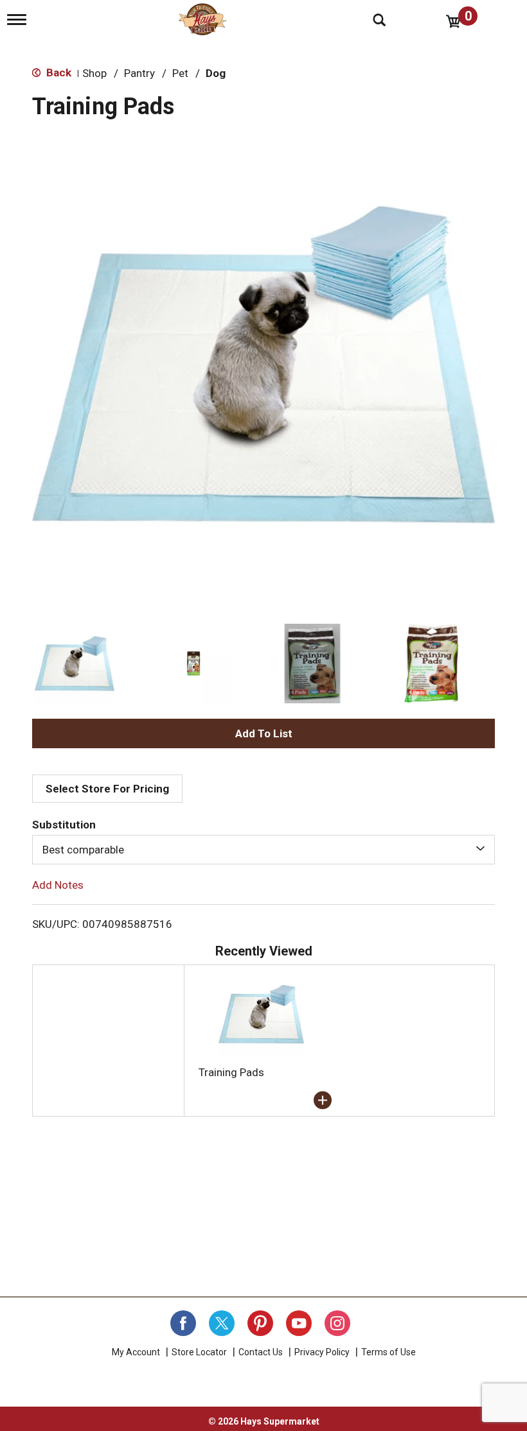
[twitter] (222, 1323)
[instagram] (337, 1323)
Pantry (139, 73)
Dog (216, 73)
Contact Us (260, 1352)
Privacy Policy (322, 1352)
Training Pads (231, 1072)
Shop (94, 73)
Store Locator (199, 1352)
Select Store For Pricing (107, 788)
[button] (74, 663)
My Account (136, 1352)
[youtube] (299, 1323)
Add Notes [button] (58, 884)
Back (57, 72)
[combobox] (263, 849)
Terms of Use (388, 1352)
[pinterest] (260, 1323)
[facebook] (183, 1323)
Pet (180, 73)
